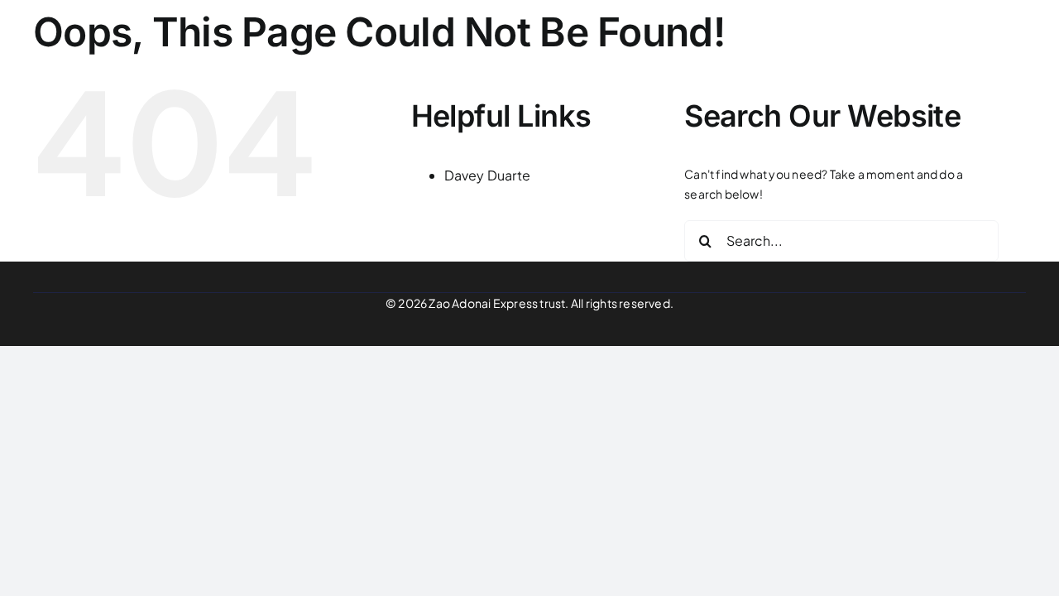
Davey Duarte (487, 175)
